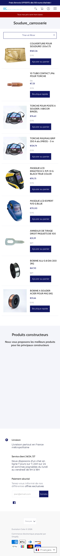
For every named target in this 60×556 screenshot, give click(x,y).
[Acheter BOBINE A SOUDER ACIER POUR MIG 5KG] (15, 300)
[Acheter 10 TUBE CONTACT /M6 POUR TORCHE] (15, 84)
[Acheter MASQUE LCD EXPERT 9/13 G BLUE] (15, 210)
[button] (35, 8)
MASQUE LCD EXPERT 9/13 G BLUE (41, 202)
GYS (32, 55)
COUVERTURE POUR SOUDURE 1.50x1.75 (41, 45)
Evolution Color (19, 529)
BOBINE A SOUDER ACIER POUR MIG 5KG (41, 292)
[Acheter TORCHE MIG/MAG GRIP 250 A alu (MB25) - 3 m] (15, 148)
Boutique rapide (40, 94)
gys (31, 243)
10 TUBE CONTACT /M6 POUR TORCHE (42, 75)
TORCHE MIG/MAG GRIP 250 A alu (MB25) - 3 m (42, 140)
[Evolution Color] (12, 8)
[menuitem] (35, 8)
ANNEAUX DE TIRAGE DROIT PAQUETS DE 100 (43, 232)
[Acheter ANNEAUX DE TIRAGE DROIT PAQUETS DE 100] (15, 240)
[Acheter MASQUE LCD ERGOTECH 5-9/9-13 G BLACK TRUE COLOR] (15, 179)
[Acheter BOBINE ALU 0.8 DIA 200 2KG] (15, 270)
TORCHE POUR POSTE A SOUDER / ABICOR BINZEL (43, 108)
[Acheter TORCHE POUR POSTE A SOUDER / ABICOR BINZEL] (15, 117)
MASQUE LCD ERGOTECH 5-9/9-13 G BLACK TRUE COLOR (42, 171)
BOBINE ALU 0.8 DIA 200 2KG (43, 262)
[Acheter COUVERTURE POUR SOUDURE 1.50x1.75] (15, 53)
